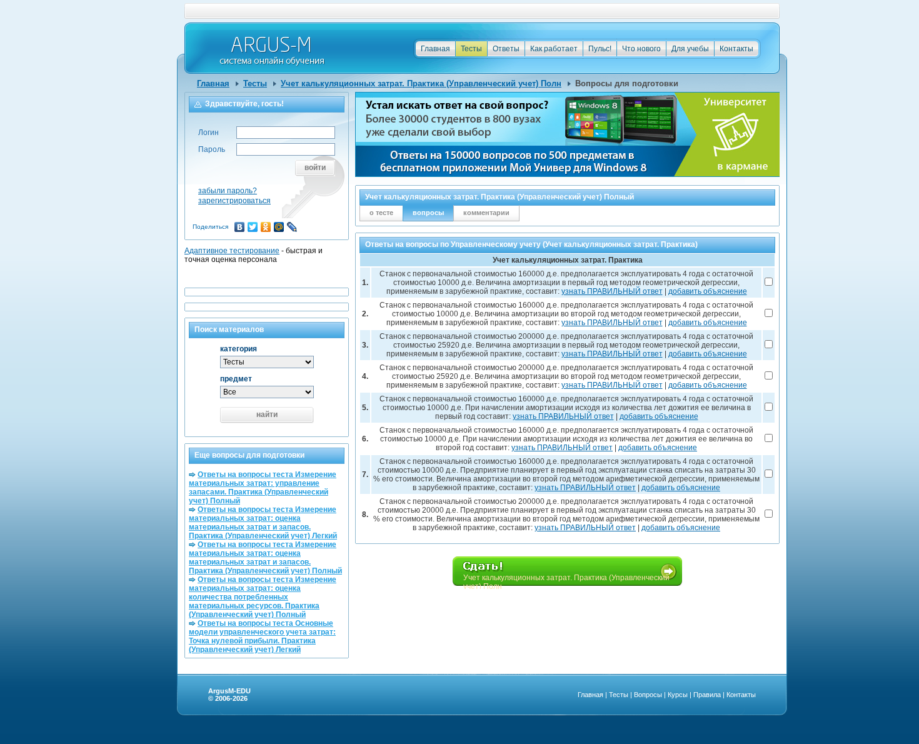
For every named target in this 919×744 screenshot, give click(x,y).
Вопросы (648, 694)
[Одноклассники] (266, 227)
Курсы (678, 694)
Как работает (554, 48)
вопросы (428, 212)
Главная (435, 48)
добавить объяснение (707, 291)
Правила (707, 694)
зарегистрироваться (234, 200)
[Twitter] (252, 227)
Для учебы (690, 48)
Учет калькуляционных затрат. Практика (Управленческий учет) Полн (421, 83)
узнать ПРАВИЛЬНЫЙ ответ (612, 291)
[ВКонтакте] (239, 227)
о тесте (381, 212)
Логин (208, 132)
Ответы (506, 48)
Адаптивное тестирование (231, 250)
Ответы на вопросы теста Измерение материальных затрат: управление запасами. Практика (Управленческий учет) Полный (262, 487)
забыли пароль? (227, 190)
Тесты (471, 48)
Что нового (641, 48)
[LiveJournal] (292, 227)
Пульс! (599, 48)
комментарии (486, 212)
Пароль (211, 149)
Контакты (736, 48)
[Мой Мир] (279, 227)
